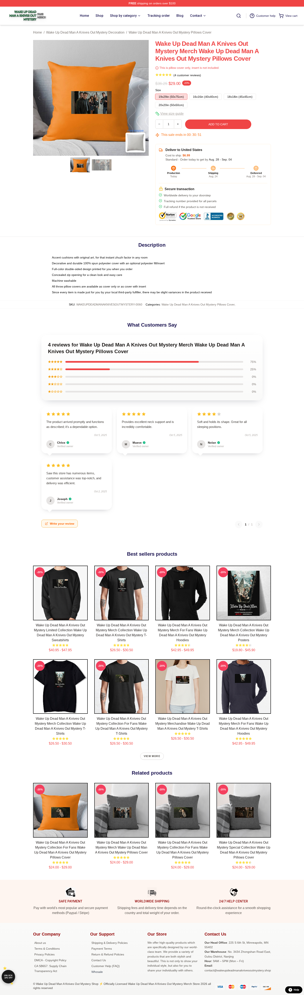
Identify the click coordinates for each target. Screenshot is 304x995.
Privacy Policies (44, 954)
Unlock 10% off (8, 976)
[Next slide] (142, 98)
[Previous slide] (39, 98)
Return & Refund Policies (107, 954)
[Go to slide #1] (80, 164)
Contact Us (98, 960)
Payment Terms (101, 948)
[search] (239, 16)
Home (37, 32)
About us (40, 942)
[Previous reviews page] (238, 524)
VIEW (60, 616)
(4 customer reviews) (187, 75)
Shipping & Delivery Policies (109, 942)
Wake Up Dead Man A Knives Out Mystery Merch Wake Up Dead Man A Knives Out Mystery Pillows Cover (121, 847)
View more (152, 756)
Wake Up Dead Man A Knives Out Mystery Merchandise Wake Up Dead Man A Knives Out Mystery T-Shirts (182, 723)
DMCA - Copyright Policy (50, 960)
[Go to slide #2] (102, 164)
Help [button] (296, 989)
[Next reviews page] (259, 524)
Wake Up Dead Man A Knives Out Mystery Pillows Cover (170, 32)
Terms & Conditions (47, 948)
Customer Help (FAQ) (105, 966)
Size (158, 90)
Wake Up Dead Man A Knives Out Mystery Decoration (85, 32)
